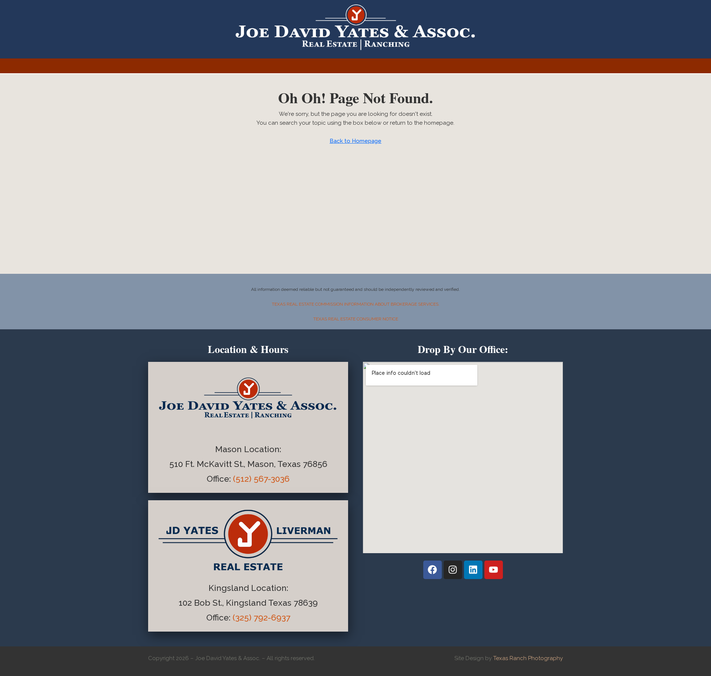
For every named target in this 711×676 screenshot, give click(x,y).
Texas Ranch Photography (528, 658)
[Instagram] (453, 570)
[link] (220, 479)
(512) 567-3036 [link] (261, 479)
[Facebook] (432, 570)
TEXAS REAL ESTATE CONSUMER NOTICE (355, 319)
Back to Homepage (355, 141)
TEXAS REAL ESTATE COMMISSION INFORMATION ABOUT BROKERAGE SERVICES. (356, 304)
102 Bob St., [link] (202, 603)
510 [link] (176, 464)
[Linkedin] (473, 570)
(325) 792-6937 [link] (261, 617)
